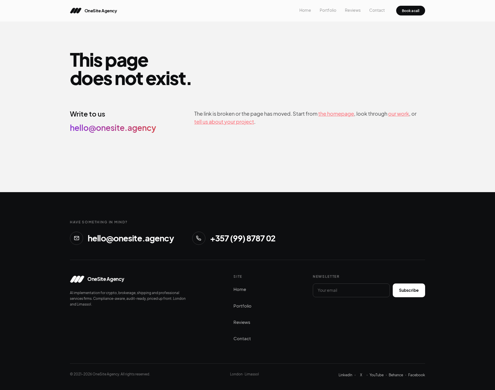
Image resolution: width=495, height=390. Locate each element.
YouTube (377, 375)
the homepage (336, 113)
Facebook (416, 375)
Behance (396, 375)
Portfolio (328, 10)
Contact (377, 10)
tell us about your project (224, 121)
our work (398, 113)
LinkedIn (345, 375)
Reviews (353, 10)
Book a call (410, 11)
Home (305, 10)
